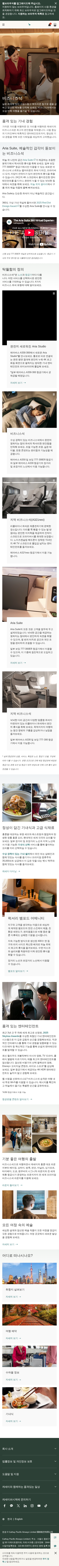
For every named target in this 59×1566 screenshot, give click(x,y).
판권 (4, 1532)
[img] (56, 3)
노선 (20, 275)
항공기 (28, 275)
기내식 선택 (24, 844)
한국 (9, 1519)
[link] (32, 364)
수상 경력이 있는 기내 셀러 (16, 854)
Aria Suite (28, 160)
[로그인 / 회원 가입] (55, 25)
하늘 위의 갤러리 (39, 184)
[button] (13, 1297)
